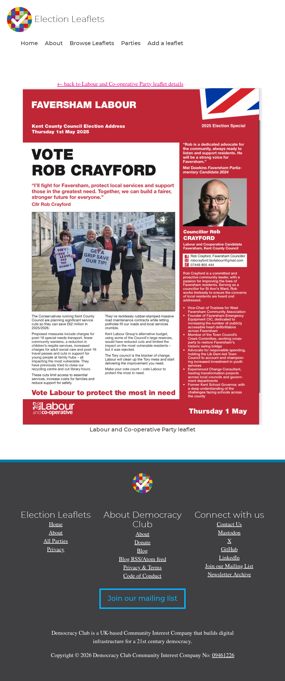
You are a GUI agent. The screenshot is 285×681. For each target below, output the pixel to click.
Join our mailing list (142, 598)
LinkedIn (229, 557)
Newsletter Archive (229, 574)
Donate (142, 542)
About (54, 43)
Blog (142, 550)
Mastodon (229, 532)
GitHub (229, 549)
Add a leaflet (165, 43)
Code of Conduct (142, 575)
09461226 (223, 655)
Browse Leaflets (92, 43)
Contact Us (229, 524)
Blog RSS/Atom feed (142, 559)
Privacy (55, 549)
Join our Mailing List (229, 566)
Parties (131, 43)
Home (29, 43)
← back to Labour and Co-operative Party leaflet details (120, 83)
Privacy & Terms (142, 567)
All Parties (55, 541)
